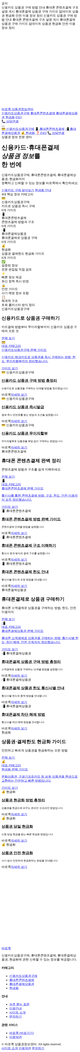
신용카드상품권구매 (16, 113)
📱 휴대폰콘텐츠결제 (49, 129)
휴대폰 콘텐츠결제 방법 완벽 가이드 (31, 519)
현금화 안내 (43, 190)
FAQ (19, 117)
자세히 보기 (19, 394)
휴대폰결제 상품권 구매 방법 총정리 (31, 662)
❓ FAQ (41, 133)
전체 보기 (8, 338)
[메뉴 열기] (3, 126)
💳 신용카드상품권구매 (18, 129)
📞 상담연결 (10, 121)
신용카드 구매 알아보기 (18, 190)
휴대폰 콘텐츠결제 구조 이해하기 (29, 545)
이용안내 (15, 1008)
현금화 (10, 117)
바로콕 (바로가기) (21, 1033)
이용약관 (15, 1037)
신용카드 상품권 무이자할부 (25, 433)
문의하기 (15, 1016)
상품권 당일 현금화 (17, 826)
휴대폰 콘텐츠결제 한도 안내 (25, 572)
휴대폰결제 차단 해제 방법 (23, 714)
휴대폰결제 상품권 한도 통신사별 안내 (33, 688)
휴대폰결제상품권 (21, 984)
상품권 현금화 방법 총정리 (23, 800)
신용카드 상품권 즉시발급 (23, 407)
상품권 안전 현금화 (17, 853)
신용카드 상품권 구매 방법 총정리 (29, 380)
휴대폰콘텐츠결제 (42, 113)
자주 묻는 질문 (19, 1004)
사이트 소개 (17, 1012)
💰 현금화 (28, 133)
